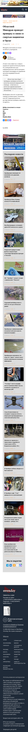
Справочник (17, 640)
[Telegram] (8, 53)
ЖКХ (4, 659)
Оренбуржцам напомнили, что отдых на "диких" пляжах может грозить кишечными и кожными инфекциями (13, 358)
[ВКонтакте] (4, 53)
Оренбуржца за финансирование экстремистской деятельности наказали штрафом (13, 331)
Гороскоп (6, 645)
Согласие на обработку (10, 625)
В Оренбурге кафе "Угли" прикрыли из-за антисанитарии (13, 494)
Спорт (16, 657)
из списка (21, 726)
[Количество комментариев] (16, 179)
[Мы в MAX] (20, 565)
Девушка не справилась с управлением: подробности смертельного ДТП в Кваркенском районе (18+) (12, 443)
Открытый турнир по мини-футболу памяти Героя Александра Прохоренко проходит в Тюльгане (13, 252)
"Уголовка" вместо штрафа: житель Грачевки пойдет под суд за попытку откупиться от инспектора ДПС (13, 386)
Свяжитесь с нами (8, 595)
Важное (16, 643)
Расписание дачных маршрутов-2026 (7, 667)
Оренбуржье (6, 661)
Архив (5, 640)
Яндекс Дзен (7, 117)
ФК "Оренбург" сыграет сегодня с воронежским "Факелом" (13, 279)
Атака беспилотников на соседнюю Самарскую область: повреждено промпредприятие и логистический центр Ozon (13, 414)
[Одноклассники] (6, 53)
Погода (16, 659)
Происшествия (18, 649)
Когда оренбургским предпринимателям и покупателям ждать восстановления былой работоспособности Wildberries (13, 547)
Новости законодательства (18, 662)
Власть (5, 652)
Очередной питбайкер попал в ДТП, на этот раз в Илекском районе (12, 304)
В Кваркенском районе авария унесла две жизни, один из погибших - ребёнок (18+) (13, 519)
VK (3, 111)
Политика (17, 652)
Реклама (5, 649)
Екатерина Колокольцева (11, 58)
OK (4, 115)
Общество (17, 654)
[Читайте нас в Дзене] (17, 565)
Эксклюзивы (7, 643)
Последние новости (13, 154)
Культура (6, 657)
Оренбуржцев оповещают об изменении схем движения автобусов (12, 175)
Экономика (6, 654)
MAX (4, 113)
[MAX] (10, 53)
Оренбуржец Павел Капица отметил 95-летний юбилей (12, 200)
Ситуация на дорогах (18, 646)
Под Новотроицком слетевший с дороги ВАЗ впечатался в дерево (13, 226)
